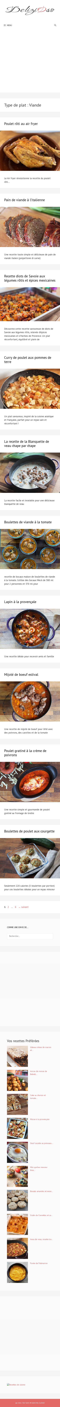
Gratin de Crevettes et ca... (41, 1215)
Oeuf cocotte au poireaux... (41, 1143)
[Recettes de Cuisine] (16, 1384)
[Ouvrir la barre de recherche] (55, 25)
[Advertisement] (30, 61)
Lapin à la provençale (20, 602)
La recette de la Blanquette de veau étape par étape (26, 443)
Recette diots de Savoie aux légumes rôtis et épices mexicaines (29, 278)
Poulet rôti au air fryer (21, 123)
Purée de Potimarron (39, 1263)
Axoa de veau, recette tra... (41, 1239)
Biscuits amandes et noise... (41, 1191)
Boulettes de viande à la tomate (28, 522)
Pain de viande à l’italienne (24, 200)
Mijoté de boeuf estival (21, 674)
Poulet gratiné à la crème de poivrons (25, 752)
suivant (23, 907)
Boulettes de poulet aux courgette (29, 831)
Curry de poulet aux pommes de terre (27, 359)
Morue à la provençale (39, 1119)
